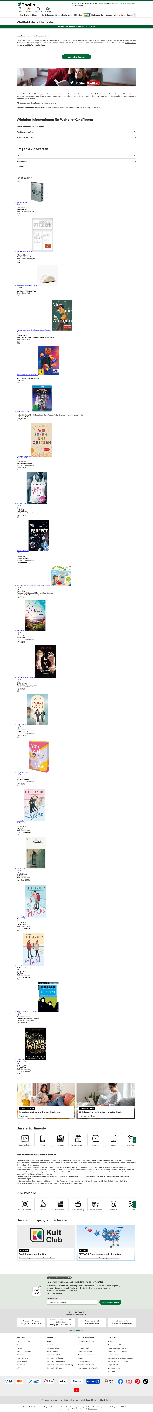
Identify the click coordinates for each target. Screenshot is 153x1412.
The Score (20, 821)
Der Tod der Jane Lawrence (26, 677)
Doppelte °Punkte (25, 1204)
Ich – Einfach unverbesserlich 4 (27, 375)
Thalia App (112, 1341)
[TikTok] (145, 1381)
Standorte (20, 1355)
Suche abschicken (77, 5)
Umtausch (113, 1204)
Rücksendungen (53, 1351)
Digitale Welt (113, 1365)
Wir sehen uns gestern (24, 456)
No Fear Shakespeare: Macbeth (27, 1011)
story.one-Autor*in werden (118, 1351)
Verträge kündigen (84, 1361)
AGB (18, 1368)
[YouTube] (76, 1390)
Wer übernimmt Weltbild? (26, 132)
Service (50, 1337)
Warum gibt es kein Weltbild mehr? (30, 126)
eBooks (113, 1140)
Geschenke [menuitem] (131, 15)
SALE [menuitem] (123, 15)
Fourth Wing (21, 1059)
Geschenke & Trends (78, 1140)
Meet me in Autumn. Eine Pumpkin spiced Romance (34, 330)
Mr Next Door (22, 503)
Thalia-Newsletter (92, 1176)
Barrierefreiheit (22, 1361)
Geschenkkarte (113, 1355)
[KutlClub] (109, 1381)
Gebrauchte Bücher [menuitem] (52, 15)
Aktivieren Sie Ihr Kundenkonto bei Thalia (105, 1101)
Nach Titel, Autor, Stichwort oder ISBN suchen (87, 3)
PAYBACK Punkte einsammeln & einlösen (105, 1243)
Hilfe (49, 1341)
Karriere (20, 1345)
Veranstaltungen (114, 1368)
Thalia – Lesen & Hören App (118, 1345)
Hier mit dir (21, 630)
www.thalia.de (91, 1160)
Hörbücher (131, 1140)
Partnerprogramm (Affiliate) (118, 1361)
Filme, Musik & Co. (25, 1140)
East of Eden (21, 868)
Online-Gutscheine (85, 1351)
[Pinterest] (137, 1381)
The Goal (20, 965)
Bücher (42, 1140)
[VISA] (8, 1381)
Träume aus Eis (22, 724)
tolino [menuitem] (70, 15)
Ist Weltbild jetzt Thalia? (26, 137)
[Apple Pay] (63, 1381)
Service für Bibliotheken (56, 1358)
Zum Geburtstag (78, 1204)
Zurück (18, 1140)
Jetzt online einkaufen (76, 57)
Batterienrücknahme (54, 1348)
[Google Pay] (49, 1381)
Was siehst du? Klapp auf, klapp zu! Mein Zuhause (34, 585)
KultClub (111, 1371)
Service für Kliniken (54, 1368)
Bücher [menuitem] (20, 15)
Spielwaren (95, 1140)
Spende (42, 1204)
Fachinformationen (24, 1351)
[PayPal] (77, 1381)
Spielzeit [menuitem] (87, 15)
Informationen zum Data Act (88, 1368)
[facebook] (120, 1381)
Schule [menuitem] (41, 15)
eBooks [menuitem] (64, 15)
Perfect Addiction (23, 551)
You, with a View (23, 772)
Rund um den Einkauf (86, 1337)
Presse (19, 1348)
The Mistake (21, 917)
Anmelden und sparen (110, 1302)
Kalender (60, 1140)
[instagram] (129, 1381)
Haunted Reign (22, 202)
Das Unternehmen (23, 1341)
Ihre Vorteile (112, 1337)
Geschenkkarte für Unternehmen (120, 1358)
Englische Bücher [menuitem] (30, 15)
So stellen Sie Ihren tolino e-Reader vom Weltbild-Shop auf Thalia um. (75, 108)
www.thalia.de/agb (50, 1183)
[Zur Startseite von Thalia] (27, 4)
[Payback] (93, 1381)
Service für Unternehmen (56, 1361)
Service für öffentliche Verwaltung (60, 1365)
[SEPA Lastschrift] (34, 1381)
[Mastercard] (19, 1381)
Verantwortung (22, 1358)
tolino (19, 156)
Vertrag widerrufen (76, 1330)
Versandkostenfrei (95, 1204)
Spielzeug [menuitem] (96, 15)
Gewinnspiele (60, 1204)
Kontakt (50, 1345)
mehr (18, 181)
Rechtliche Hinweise (54, 1293)
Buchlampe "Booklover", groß (27, 285)
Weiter (134, 15)
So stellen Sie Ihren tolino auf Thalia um (46, 1101)
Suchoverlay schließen (111, 3)
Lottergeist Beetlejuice (24, 411)
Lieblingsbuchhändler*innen (118, 1348)
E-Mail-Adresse (52, 1298)
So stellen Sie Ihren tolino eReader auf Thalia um (76, 26)
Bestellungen (22, 161)
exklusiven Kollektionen (109, 1169)
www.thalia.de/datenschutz (72, 1183)
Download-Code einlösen (87, 1355)
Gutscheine (21, 166)
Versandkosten (92, 1409)
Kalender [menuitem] (116, 15)
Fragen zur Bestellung (86, 1341)
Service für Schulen (54, 1355)
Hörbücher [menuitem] (78, 15)
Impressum (21, 1365)
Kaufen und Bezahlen (85, 1345)
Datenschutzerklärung (86, 1365)
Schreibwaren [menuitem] (106, 15)
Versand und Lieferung (86, 1348)
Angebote (131, 1204)
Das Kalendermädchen (24, 251)
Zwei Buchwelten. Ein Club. (46, 1243)
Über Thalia (21, 1337)
